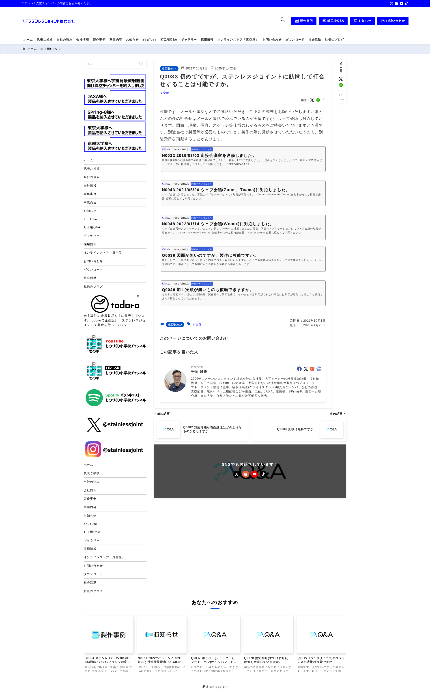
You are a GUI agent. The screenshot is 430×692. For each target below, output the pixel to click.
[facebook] (299, 368)
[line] (341, 85)
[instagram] (396, 3)
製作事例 (304, 21)
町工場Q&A (333, 21)
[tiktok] (406, 3)
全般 (166, 93)
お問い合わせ (393, 21)
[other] (318, 368)
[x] (391, 3)
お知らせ (362, 21)
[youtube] (402, 3)
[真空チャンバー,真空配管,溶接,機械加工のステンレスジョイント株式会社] (48, 21)
